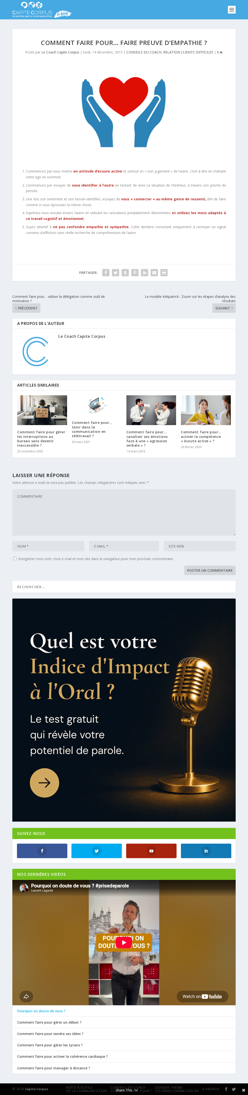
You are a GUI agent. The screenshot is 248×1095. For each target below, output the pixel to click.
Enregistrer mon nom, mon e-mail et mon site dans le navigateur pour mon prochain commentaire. (96, 558)
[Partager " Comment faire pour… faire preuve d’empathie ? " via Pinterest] (135, 273)
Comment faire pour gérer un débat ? (49, 1022)
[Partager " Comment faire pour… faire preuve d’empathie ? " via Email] (154, 273)
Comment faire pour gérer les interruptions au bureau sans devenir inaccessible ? (41, 439)
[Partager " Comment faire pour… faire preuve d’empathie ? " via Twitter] (115, 273)
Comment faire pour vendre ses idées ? (50, 1034)
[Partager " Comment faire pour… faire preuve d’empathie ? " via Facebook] (106, 273)
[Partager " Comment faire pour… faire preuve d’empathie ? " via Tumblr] (125, 273)
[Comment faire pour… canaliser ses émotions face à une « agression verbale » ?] (151, 410)
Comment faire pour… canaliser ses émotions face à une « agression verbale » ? (147, 439)
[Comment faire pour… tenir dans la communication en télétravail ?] (97, 405)
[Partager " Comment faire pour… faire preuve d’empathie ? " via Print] (164, 273)
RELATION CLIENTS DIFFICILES (188, 52)
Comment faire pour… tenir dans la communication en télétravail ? (92, 429)
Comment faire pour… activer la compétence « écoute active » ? (201, 436)
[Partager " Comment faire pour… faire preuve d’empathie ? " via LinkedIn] (144, 273)
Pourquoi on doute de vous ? (41, 1011)
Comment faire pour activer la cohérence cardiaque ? (62, 1056)
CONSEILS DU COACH (143, 52)
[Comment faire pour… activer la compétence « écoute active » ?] (206, 410)
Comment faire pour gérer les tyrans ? (50, 1045)
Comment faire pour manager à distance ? (53, 1068)
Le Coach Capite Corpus (60, 52)
